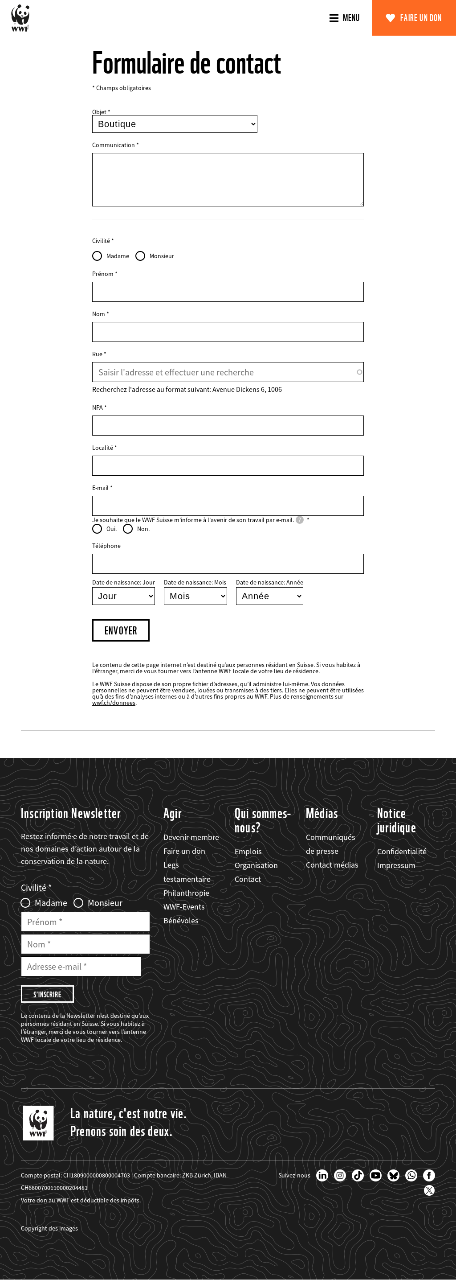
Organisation (256, 865)
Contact (248, 879)
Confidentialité (402, 851)
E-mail (100, 488)
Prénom (103, 274)
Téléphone (106, 546)
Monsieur (162, 256)
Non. (143, 529)
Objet (99, 112)
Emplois (248, 851)
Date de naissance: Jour (123, 582)
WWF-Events (184, 906)
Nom (98, 314)
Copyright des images (49, 1228)
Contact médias (332, 865)
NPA (97, 407)
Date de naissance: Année (269, 582)
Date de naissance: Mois (195, 582)
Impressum (396, 865)
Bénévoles (181, 920)
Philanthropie (186, 893)
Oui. (111, 529)
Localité (102, 448)
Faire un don (421, 17)
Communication (113, 145)
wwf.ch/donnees (113, 703)
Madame (117, 256)
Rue (97, 354)
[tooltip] (300, 520)
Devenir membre (191, 837)
